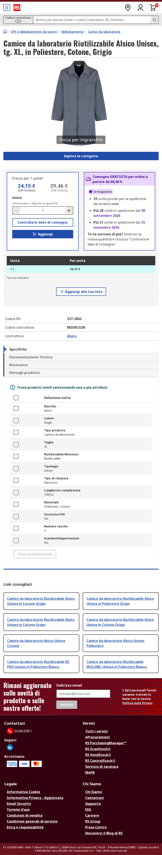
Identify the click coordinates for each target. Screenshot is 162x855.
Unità (17, 197)
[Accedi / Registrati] (140, 8)
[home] (5, 31)
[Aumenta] (68, 210)
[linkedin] (10, 747)
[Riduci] (17, 210)
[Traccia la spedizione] (127, 8)
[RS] (17, 7)
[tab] (81, 349)
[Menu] (6, 7)
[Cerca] (154, 20)
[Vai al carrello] (153, 8)
